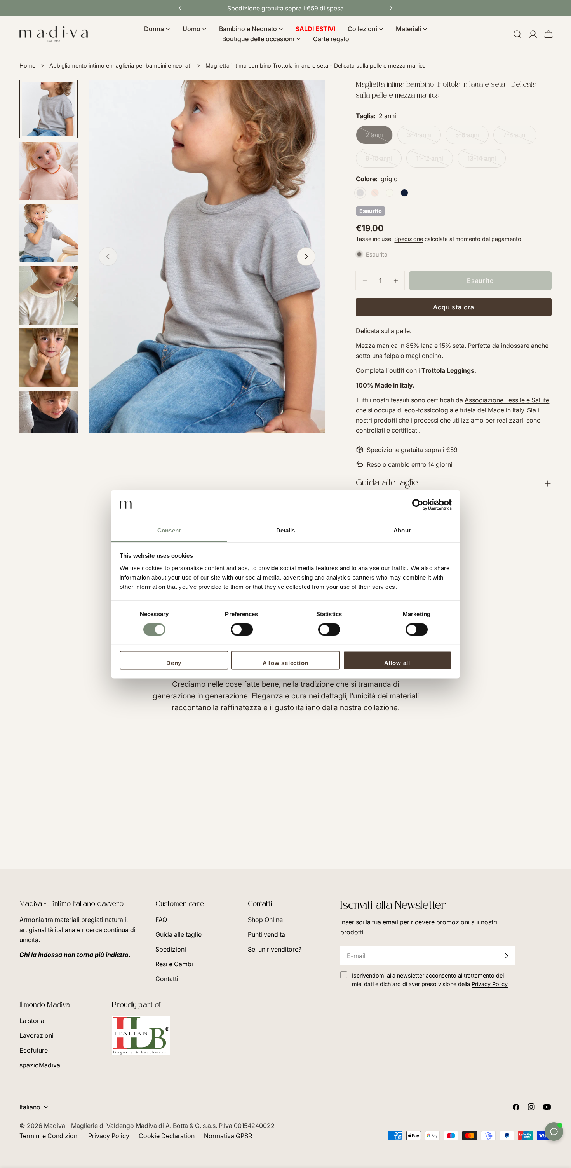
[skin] (375, 193)
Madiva (55, 1126)
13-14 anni (486, 161)
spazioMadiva (39, 1065)
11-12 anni (434, 161)
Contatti (166, 979)
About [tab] (402, 530)
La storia (31, 1021)
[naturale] (389, 193)
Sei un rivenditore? (274, 949)
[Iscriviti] (506, 956)
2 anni (379, 137)
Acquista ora (453, 307)
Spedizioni (170, 949)
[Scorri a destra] (306, 256)
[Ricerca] (517, 34)
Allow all (397, 663)
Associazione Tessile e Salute (507, 400)
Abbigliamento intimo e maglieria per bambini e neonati (120, 65)
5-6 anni (472, 137)
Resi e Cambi (174, 964)
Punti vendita (266, 934)
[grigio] (360, 193)
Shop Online (265, 920)
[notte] (404, 193)
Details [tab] (285, 530)
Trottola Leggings (447, 370)
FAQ (161, 920)
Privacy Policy (108, 1136)
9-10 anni (384, 161)
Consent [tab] (169, 530)
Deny (173, 663)
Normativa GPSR (228, 1136)
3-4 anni (424, 137)
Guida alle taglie (178, 934)
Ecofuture (33, 1050)
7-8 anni (519, 137)
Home (27, 65)
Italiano (29, 1107)
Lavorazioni (36, 1035)
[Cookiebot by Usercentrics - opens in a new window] (418, 504)
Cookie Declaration (167, 1136)
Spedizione (408, 239)
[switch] (242, 629)
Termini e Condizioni (49, 1136)
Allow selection (285, 663)
